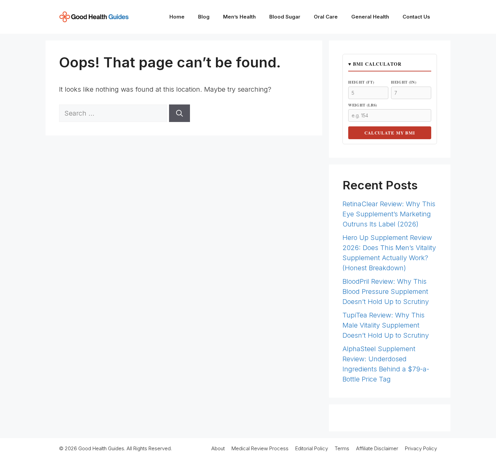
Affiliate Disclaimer (377, 448)
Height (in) (403, 82)
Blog (204, 16)
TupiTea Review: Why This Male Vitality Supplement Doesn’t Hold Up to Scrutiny (385, 325)
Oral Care (326, 16)
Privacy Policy (421, 448)
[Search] (179, 113)
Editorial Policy (311, 448)
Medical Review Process (259, 448)
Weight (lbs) (362, 105)
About (218, 448)
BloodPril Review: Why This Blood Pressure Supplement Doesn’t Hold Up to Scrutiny (385, 291)
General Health (370, 16)
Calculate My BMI (389, 132)
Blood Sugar (284, 16)
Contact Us (416, 16)
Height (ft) (361, 82)
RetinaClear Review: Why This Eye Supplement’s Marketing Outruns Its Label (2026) (388, 214)
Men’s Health (239, 16)
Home (177, 16)
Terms (342, 448)
